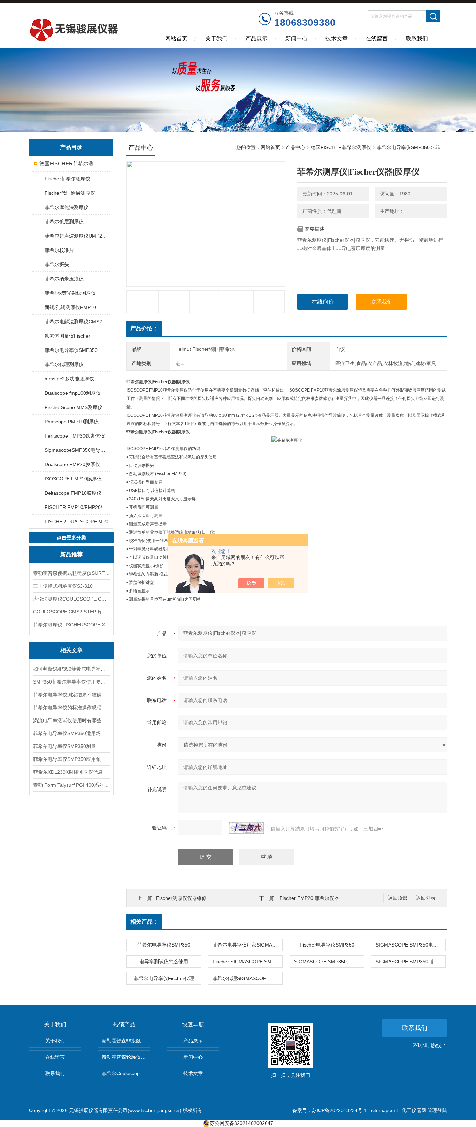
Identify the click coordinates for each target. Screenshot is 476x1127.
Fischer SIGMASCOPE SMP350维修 (247, 961)
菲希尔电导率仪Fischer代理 (164, 978)
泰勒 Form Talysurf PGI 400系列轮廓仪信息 (71, 785)
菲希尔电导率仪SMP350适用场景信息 (71, 733)
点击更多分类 (71, 537)
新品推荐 (71, 554)
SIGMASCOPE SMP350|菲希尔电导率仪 (410, 961)
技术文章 (336, 38)
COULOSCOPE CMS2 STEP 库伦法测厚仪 (71, 612)
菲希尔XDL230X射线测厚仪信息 (68, 772)
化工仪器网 (414, 1110)
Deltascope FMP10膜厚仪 (73, 493)
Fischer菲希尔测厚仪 (67, 179)
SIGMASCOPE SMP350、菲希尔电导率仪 (329, 961)
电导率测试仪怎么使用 (163, 961)
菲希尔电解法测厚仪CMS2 (73, 321)
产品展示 (256, 38)
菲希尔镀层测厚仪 (64, 221)
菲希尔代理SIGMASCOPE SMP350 (247, 978)
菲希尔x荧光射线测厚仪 (70, 293)
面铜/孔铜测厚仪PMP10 (70, 307)
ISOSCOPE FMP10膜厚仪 (73, 478)
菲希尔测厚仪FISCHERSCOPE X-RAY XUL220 (71, 624)
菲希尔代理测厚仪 (64, 364)
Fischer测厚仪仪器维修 (181, 898)
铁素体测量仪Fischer (67, 336)
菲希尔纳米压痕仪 (64, 278)
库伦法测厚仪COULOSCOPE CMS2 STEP (71, 599)
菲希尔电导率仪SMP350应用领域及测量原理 (71, 759)
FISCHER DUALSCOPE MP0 (76, 521)
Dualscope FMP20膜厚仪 (72, 464)
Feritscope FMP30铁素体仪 (75, 436)
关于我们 (216, 38)
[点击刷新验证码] (246, 828)
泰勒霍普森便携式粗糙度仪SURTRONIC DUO (71, 573)
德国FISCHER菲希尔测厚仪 (71, 164)
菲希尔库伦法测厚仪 (67, 207)
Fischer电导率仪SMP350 (327, 945)
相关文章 (71, 650)
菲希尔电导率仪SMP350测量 (64, 746)
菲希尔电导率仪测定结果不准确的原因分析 (71, 694)
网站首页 (176, 38)
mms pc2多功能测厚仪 (69, 378)
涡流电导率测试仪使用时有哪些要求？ (71, 720)
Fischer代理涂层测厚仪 (70, 193)
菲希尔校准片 (59, 250)
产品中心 (295, 147)
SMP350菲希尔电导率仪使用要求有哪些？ (71, 682)
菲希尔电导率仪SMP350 (71, 350)
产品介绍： (144, 328)
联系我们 (417, 38)
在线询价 (323, 302)
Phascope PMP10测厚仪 (72, 421)
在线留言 (377, 38)
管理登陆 (437, 1110)
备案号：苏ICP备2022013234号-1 (329, 1110)
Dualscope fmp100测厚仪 (73, 393)
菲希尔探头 (57, 264)
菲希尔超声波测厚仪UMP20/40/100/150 (77, 236)
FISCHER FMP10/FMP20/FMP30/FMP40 (77, 507)
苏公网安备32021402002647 (241, 1123)
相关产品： (144, 922)
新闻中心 (296, 38)
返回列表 (426, 898)
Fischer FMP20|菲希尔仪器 (309, 898)
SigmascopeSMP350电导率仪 (77, 450)
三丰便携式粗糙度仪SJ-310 (63, 586)
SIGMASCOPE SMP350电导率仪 (410, 945)
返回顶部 (397, 898)
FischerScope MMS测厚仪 (73, 407)
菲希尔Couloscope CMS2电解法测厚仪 (126, 1073)
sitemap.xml (384, 1110)
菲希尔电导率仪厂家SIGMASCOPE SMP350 (247, 945)
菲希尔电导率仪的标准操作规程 (67, 707)
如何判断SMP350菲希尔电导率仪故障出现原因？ (71, 669)
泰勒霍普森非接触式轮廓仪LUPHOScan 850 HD (126, 1040)
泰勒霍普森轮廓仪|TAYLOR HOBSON (126, 1057)
